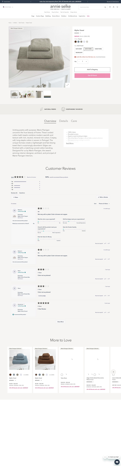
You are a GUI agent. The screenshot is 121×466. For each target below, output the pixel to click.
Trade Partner (47, 12)
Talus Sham (64, 378)
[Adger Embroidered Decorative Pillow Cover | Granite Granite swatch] (88, 375)
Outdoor (64, 16)
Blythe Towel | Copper (23, 217)
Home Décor (56, 16)
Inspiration (82, 16)
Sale (88, 16)
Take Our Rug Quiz (64, 12)
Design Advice (73, 12)
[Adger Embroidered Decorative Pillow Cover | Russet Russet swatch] (98, 375)
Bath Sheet (79, 48)
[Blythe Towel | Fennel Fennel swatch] (17, 375)
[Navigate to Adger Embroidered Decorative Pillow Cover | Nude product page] (97, 358)
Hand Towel (98, 48)
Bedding (48, 16)
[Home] (60, 9)
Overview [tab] (50, 121)
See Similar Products (100, 56)
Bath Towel (88, 48)
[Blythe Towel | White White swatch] (84, 42)
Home (10, 22)
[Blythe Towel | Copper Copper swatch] (75, 42)
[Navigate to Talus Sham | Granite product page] (71, 358)
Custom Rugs (40, 16)
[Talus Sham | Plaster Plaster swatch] (65, 375)
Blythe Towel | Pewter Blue (24, 278)
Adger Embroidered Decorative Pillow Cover (95, 378)
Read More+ (70, 143)
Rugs (33, 16)
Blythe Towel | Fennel (22, 311)
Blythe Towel (29, 22)
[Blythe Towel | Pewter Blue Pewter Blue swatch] (78, 42)
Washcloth (79, 52)
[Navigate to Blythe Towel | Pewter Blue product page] (19, 358)
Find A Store (7, 1)
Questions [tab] (22, 193)
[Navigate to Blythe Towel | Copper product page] (45, 358)
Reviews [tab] (14, 193)
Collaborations (72, 16)
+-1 (25, 374)
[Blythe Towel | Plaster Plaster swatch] (87, 42)
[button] (77, 33)
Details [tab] (63, 121)
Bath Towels (21, 22)
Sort (95, 203)
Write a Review (104, 198)
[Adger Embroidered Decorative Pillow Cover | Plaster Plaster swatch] (91, 375)
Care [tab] (74, 121)
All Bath (15, 22)
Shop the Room (55, 12)
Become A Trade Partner (113, 1)
